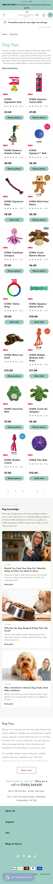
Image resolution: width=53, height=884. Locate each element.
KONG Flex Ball (38, 460)
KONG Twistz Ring (12, 305)
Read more (26, 770)
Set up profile (44, 27)
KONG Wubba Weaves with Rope (37, 358)
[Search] (37, 15)
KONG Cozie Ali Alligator (38, 410)
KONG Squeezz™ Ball (38, 152)
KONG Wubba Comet (12, 461)
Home (4, 34)
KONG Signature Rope (13, 203)
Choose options (14, 117)
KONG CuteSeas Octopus (13, 254)
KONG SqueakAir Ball (12, 100)
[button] (4, 15)
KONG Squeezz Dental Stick (38, 305)
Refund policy (45, 874)
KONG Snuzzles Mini (13, 410)
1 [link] (8, 491)
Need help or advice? (20, 781)
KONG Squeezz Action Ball (38, 100)
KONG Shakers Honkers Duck (12, 152)
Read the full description (10, 68)
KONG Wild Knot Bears (39, 203)
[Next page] (45, 491)
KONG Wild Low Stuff (13, 356)
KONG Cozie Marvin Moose (37, 254)
